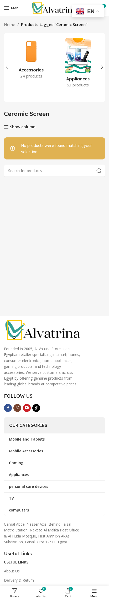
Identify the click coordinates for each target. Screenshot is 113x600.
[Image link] (43, 329)
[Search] (99, 171)
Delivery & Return (19, 580)
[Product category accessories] (31, 60)
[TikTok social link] (36, 408)
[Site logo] (54, 7)
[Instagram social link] (17, 408)
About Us (12, 570)
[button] (7, 67)
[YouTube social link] (27, 408)
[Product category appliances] (78, 64)
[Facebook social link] (8, 408)
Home (9, 24)
